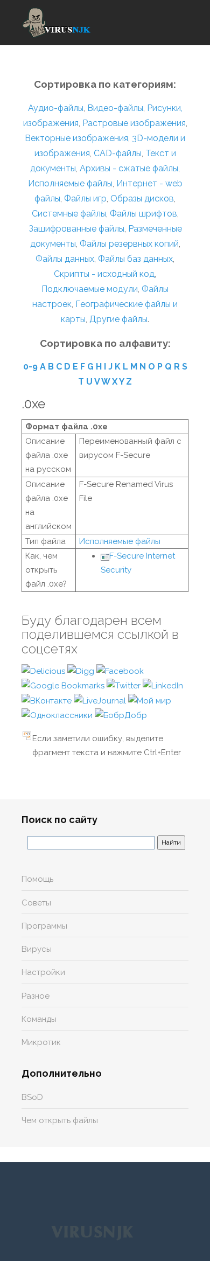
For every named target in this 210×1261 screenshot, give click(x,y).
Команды (39, 1019)
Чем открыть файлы (60, 1120)
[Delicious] (44, 670)
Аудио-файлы (55, 108)
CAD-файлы (118, 153)
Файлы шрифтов (143, 213)
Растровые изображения (134, 123)
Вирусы (37, 949)
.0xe (33, 404)
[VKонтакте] (48, 700)
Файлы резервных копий (129, 244)
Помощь (37, 879)
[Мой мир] (149, 700)
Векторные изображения (76, 138)
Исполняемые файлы (70, 183)
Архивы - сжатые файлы (129, 168)
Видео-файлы (115, 108)
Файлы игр (85, 198)
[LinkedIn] (163, 685)
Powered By (92, 1232)
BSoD (32, 1097)
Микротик (41, 1042)
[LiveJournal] (101, 700)
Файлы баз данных (135, 259)
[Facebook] (120, 670)
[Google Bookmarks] (64, 685)
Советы (36, 903)
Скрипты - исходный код (104, 274)
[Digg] (81, 670)
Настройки (43, 972)
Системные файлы (69, 213)
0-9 (30, 366)
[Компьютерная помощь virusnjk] (57, 23)
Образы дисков (142, 198)
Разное (36, 996)
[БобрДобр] (121, 715)
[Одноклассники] (58, 715)
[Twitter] (125, 685)
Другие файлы (118, 319)
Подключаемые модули (89, 289)
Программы (44, 926)
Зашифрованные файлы (76, 229)
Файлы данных (65, 259)
